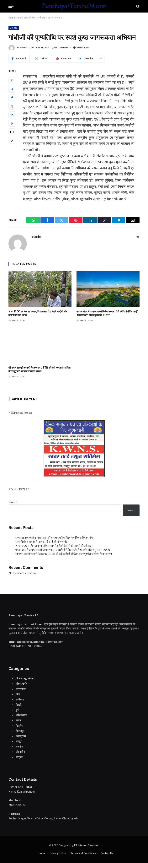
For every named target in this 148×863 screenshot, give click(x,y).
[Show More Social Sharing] (100, 58)
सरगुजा (19, 757)
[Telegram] (11, 89)
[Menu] (10, 6)
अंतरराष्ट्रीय (22, 683)
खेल (18, 694)
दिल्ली (18, 704)
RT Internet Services (86, 845)
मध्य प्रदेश (21, 736)
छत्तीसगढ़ (13, 28)
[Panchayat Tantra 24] (74, 6)
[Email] (11, 131)
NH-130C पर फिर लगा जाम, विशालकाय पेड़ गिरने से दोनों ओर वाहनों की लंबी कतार (37, 313)
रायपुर (19, 741)
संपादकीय (20, 751)
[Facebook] (11, 97)
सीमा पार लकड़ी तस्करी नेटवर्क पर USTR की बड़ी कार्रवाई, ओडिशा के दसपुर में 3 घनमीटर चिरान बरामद (39, 369)
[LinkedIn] (11, 114)
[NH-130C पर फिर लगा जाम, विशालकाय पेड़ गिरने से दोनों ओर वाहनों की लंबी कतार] (39, 289)
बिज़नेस (19, 725)
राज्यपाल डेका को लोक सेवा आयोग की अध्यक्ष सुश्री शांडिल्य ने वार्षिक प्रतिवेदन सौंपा (54, 537)
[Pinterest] (11, 123)
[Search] (137, 6)
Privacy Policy (58, 853)
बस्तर (18, 720)
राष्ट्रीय (19, 746)
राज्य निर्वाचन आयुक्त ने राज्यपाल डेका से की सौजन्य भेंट (41, 541)
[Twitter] (11, 106)
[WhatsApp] (11, 81)
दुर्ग (17, 709)
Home (11, 17)
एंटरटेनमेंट (21, 689)
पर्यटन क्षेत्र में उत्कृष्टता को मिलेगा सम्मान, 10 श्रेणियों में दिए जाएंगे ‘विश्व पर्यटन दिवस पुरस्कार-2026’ (107, 313)
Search (13, 502)
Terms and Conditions (83, 853)
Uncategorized (25, 678)
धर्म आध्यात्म (21, 715)
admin (23, 47)
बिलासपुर (20, 730)
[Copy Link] (11, 140)
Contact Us (106, 853)
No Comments (63, 47)
